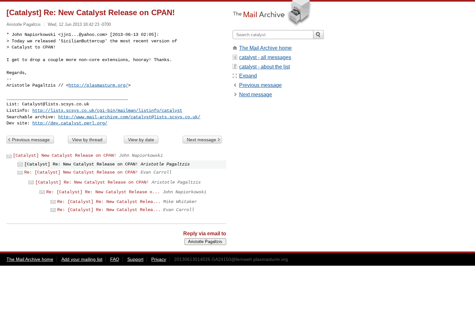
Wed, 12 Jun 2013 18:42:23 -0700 (79, 24)
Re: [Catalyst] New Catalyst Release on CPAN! (81, 172)
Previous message (31, 139)
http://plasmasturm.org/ (98, 85)
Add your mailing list (81, 259)
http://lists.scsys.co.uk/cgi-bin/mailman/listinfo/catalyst (107, 110)
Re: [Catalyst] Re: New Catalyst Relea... (109, 201)
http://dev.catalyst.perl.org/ (69, 123)
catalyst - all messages (265, 57)
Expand (248, 76)
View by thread (87, 139)
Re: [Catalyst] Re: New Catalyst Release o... (103, 192)
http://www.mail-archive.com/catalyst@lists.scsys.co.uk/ (129, 117)
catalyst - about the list (264, 66)
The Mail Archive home (265, 48)
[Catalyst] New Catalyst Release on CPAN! (64, 155)
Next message (201, 139)
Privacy (158, 259)
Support (135, 259)
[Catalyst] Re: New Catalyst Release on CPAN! (92, 182)
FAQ (114, 259)
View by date (141, 139)
